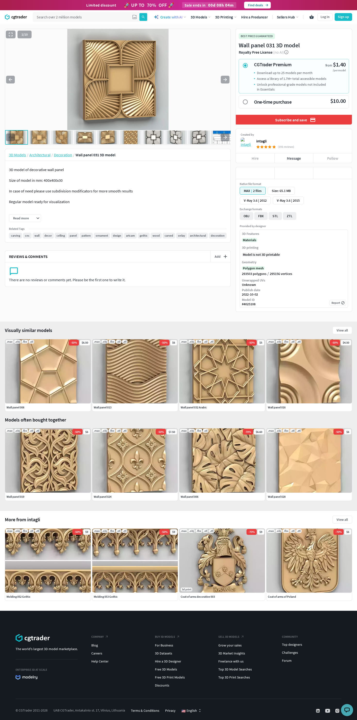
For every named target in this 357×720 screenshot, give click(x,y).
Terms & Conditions (145, 710)
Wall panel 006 (189, 496)
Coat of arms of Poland (282, 596)
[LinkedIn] (318, 711)
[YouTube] (328, 711)
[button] (134, 17)
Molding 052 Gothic (19, 596)
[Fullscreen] (11, 34)
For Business (164, 645)
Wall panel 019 (15, 496)
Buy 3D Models (165, 636)
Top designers (292, 644)
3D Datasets (163, 653)
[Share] (332, 173)
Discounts (162, 685)
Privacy (170, 710)
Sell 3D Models (228, 636)
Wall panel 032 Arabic (194, 407)
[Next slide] (225, 79)
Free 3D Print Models (170, 677)
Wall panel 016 (277, 407)
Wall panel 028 (277, 496)
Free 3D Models (166, 669)
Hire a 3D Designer (168, 661)
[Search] (143, 17)
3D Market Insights (231, 653)
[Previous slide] (10, 79)
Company (97, 636)
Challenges (290, 652)
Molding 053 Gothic (106, 596)
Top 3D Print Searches (234, 677)
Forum (287, 660)
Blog (94, 645)
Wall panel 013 (102, 407)
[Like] (255, 173)
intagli (261, 141)
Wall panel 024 (102, 496)
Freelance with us (231, 661)
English (189, 710)
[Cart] (311, 17)
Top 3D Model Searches (235, 669)
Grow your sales (230, 645)
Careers (96, 653)
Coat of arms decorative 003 (198, 596)
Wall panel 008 (15, 407)
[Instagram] (337, 710)
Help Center (100, 661)
